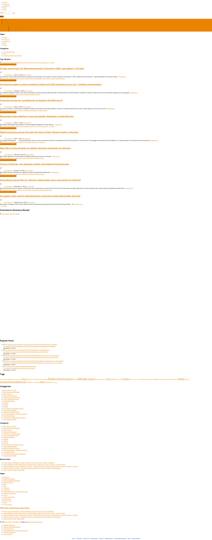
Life (140, 379)
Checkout (6, 488)
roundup (187, 379)
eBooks (5, 403)
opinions (164, 379)
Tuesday (37, 382)
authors (13, 379)
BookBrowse (29, 379)
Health (117, 379)
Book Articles (7, 394)
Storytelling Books (9, 416)
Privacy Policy (7, 501)
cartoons (68, 378)
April (1, 379)
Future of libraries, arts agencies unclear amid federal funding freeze (34, 164)
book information (37, 379)
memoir (150, 379)
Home (5, 2)
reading (176, 379)
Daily (79, 378)
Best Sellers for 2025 (9, 390)
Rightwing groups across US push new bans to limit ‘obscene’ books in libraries (39, 132)
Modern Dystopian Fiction (11, 412)
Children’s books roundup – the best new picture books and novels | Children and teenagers (32, 468)
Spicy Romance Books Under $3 (19, 29)
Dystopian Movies (8, 401)
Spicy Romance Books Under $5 (19, 31)
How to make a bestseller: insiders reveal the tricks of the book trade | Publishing (28, 463)
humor (126, 378)
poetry (168, 379)
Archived (4, 379)
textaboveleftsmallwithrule (13, 381)
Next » (5, 206)
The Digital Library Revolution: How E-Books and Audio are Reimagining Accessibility (29, 346)
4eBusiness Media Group (34, 522)
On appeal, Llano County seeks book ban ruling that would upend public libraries (40, 196)
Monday (155, 379)
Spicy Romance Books (13, 25)
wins (53, 382)
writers (55, 382)
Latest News (25, 508)
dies (97, 379)
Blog (4, 8)
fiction (108, 379)
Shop (5, 9)
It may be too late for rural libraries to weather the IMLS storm (31, 100)
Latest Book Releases (10, 410)
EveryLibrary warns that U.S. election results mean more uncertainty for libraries (40, 180)
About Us (6, 4)
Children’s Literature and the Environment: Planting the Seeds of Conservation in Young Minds (32, 363)
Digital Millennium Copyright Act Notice (15, 492)
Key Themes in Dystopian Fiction (13, 408)
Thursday (29, 382)
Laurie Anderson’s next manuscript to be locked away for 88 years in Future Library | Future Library (34, 464)
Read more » (122, 77)
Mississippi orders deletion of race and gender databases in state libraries (36, 116)
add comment (27, 75)
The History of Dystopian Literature (14, 418)
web (42, 381)
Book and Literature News (8, 64)
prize (171, 379)
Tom (33, 382)
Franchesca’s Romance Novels (12, 23)
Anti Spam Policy (8, 482)
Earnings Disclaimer (9, 493)
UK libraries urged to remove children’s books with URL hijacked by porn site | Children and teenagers (51, 84)
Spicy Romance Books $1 (17, 27)
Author (9, 379)
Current (75, 379)
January (135, 379)
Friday (113, 379)
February (104, 379)
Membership (144, 379)
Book (24, 379)
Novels (159, 379)
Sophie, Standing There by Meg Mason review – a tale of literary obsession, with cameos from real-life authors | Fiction (40, 466)
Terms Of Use (7, 504)
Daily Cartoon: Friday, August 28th (13, 470)
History (120, 379)
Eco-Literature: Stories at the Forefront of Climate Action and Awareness (25, 352)
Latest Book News (9, 20)
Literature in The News (12, 522)
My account (6, 499)
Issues (131, 379)
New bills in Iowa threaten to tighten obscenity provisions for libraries (35, 148)
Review (181, 378)
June (138, 379)
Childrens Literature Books (11, 397)
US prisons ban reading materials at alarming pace (19, 368)
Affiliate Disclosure (9, 479)
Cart (4, 486)
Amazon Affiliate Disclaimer (11, 481)
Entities (5, 405)
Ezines (99, 379)
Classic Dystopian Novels (11, 399)
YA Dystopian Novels (9, 419)
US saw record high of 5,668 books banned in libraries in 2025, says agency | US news (42, 68)
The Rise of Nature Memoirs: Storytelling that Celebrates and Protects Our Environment (30, 357)
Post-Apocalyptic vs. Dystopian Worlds (15, 414)
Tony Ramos (8, 75)
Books (51, 378)
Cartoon (59, 378)
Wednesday (47, 382)
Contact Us (6, 6)
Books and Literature (10, 396)
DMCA (129, 538)
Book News (45, 379)
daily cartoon (89, 378)
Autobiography (18, 379)
